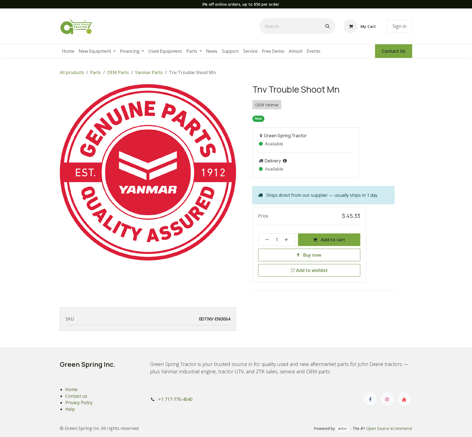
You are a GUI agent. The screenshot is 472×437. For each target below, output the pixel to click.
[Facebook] (370, 399)
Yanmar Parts (149, 72)
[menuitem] (68, 51)
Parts (95, 72)
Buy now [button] (311, 255)
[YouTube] (404, 399)
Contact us (76, 396)
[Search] (327, 26)
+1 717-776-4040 (175, 399)
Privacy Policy (79, 403)
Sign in (399, 26)
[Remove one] (265, 240)
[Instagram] (387, 399)
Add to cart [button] (332, 240)
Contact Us (393, 51)
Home (71, 389)
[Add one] (288, 240)
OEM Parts (118, 72)
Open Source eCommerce (389, 428)
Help (70, 409)
